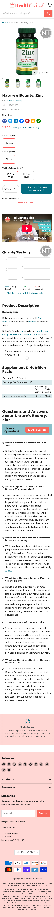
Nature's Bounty (13, 100)
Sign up (43, 813)
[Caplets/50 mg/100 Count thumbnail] (7, 83)
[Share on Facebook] (4, 121)
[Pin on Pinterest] (27, 121)
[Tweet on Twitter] (10, 121)
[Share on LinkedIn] (16, 121)
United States (25, 852)
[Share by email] (33, 121)
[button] (38, 121)
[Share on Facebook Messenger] (21, 121)
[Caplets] (9, 146)
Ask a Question (38, 429)
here (14, 293)
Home (5, 22)
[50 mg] (8, 163)
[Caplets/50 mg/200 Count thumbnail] (28, 83)
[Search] (48, 13)
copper (8, 570)
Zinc (22, 331)
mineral (32, 321)
